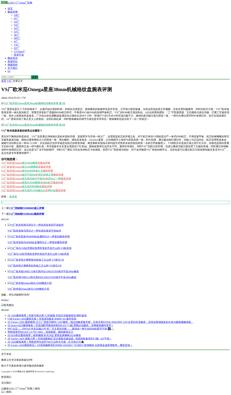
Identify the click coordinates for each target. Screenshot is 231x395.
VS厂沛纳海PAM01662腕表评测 (26, 214)
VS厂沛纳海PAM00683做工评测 (26, 208)
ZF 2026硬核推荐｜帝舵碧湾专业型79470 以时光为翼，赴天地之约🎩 (46, 342)
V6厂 (16, 25)
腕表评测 (13, 12)
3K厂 (16, 35)
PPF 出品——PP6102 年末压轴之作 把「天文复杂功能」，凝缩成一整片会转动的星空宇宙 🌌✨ (61, 328)
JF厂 (16, 18)
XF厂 (17, 28)
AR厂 (17, 15)
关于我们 (13, 68)
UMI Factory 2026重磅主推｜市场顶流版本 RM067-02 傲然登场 (42, 318)
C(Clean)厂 (19, 51)
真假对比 (13, 61)
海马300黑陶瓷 (26, 166)
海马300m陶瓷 (25, 163)
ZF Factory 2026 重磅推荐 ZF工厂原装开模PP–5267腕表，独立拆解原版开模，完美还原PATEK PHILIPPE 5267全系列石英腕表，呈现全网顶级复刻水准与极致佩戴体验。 (100, 322)
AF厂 (17, 31)
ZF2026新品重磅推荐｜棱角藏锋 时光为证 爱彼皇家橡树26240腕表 (44, 335)
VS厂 (17, 45)
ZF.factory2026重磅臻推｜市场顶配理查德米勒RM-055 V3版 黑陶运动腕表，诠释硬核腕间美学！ (61, 325)
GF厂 (17, 21)
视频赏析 (13, 64)
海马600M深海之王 (27, 170)
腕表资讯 (13, 58)
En (9, 71)
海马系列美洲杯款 (26, 186)
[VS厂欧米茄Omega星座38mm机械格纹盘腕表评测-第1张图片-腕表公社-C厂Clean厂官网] (33, 103)
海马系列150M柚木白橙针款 (33, 190)
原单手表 (19, 54)
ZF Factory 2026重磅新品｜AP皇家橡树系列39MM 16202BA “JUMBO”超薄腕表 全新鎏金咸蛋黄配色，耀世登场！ (70, 345)
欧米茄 (13, 196)
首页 (10, 8)
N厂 (16, 41)
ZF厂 (16, 48)
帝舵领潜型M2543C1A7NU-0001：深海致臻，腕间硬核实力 (40, 332)
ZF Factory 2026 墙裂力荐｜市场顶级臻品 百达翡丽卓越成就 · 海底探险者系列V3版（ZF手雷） (60, 338)
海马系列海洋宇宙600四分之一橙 (36, 178)
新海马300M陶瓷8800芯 (32, 182)
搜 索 (34, 77)
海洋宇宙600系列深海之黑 (32, 174)
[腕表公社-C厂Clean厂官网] (16, 2)
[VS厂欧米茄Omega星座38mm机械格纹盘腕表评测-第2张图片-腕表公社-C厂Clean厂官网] (33, 124)
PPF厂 (17, 38)
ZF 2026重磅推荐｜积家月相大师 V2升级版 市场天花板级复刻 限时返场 (47, 315)
